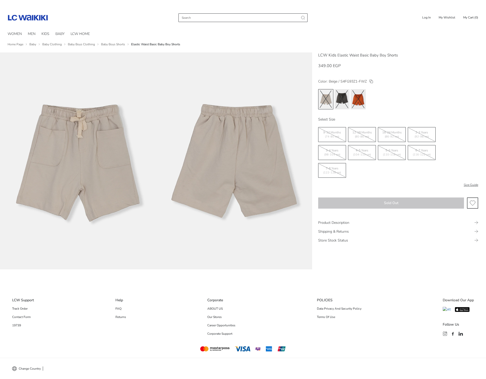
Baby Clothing (52, 44)
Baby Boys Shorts (113, 44)
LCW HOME (80, 33)
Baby (32, 44)
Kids (45, 33)
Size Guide (471, 185)
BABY (60, 33)
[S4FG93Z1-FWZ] (371, 81)
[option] (325, 99)
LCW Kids (327, 55)
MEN (31, 33)
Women (15, 33)
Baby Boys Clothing (81, 44)
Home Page (15, 44)
